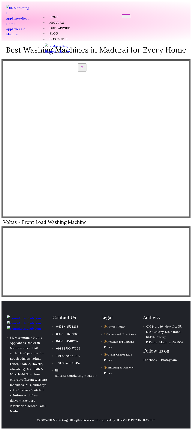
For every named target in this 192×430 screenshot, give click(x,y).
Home (54, 17)
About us (57, 22)
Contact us (59, 39)
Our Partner (60, 28)
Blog (54, 33)
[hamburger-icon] (126, 16)
